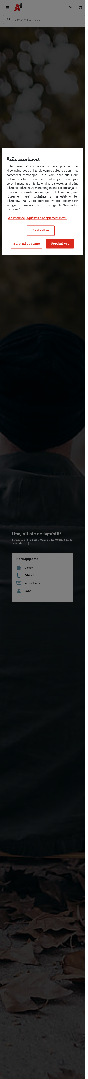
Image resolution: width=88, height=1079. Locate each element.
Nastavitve (40, 230)
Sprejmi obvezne (26, 243)
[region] (42, 201)
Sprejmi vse (60, 243)
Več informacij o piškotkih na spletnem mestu (37, 218)
